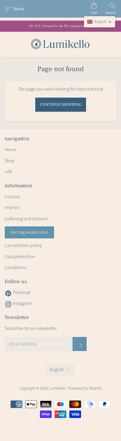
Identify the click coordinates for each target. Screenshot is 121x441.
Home (10, 149)
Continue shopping (60, 104)
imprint (12, 207)
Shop (10, 161)
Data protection (20, 256)
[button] (99, 21)
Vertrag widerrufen (29, 232)
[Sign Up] (80, 344)
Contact (12, 196)
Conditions (15, 267)
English (57, 369)
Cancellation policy (23, 245)
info (8, 171)
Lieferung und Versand (26, 219)
